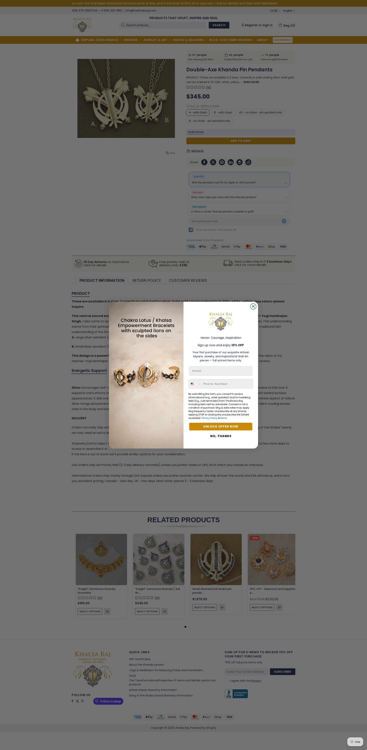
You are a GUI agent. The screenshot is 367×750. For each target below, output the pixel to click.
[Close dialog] (253, 306)
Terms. (223, 418)
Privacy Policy (209, 418)
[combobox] (195, 383)
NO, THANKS (220, 436)
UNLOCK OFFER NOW (220, 426)
